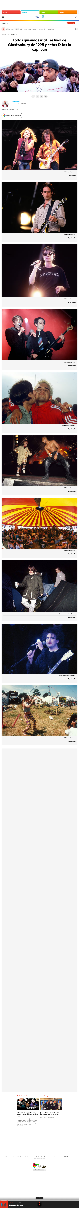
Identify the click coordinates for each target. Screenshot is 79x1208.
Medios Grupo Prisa (39, 1170)
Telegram (46, 96)
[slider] (39, 1200)
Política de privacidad (28, 1157)
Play (39, 1204)
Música (14, 34)
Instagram (27, 1132)
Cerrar (76, 29)
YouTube (35, 1132)
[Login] (76, 17)
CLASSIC (24, 12)
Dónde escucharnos (39, 1158)
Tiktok (31, 1132)
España (4, 23)
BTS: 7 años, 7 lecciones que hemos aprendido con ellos (49, 1113)
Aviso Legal (8, 1157)
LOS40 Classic (6, 34)
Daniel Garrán (15, 101)
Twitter (37, 96)
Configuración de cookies (55, 1157)
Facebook (33, 96)
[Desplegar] (39, 1198)
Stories (51, 1132)
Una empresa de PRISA (39, 1165)
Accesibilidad (17, 1157)
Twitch (47, 1132)
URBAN (62, 12)
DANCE (43, 12)
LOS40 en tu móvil (69, 1157)
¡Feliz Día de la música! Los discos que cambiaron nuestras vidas (27, 1114)
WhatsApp (41, 96)
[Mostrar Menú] (3, 17)
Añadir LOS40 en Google (13, 115)
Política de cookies (41, 1157)
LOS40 (5, 12)
